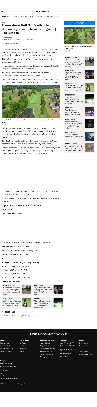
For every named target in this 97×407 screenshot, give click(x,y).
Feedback (3, 376)
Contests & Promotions (47, 348)
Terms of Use (83, 351)
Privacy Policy (83, 343)
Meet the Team (45, 343)
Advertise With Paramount (8, 366)
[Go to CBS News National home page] (42, 12)
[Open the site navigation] (15, 11)
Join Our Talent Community (5, 369)
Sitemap (42, 357)
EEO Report (63, 356)
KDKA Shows (48, 17)
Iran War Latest (5, 346)
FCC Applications (65, 353)
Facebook (23, 346)
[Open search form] (94, 12)
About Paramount (6, 364)
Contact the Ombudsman (8, 378)
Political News (4, 343)
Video (40, 17)
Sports (32, 17)
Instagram (23, 348)
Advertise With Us (46, 351)
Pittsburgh (5, 17)
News (16, 17)
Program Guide (45, 346)
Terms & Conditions (46, 354)
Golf (3, 22)
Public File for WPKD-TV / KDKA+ (67, 346)
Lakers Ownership (6, 351)
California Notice (84, 346)
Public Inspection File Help (66, 350)
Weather (24, 17)
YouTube (23, 343)
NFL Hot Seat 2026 (6, 348)
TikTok (22, 351)
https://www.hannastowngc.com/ (24, 250)
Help (1, 373)
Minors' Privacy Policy (86, 354)
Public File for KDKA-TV (67, 343)
